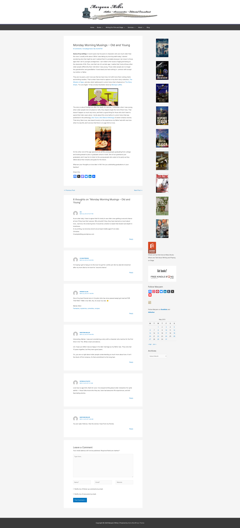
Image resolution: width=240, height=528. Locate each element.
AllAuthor (151, 312)
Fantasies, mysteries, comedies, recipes (86, 308)
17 (166, 333)
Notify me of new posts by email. (85, 494)
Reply (131, 239)
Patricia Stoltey (85, 381)
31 (166, 339)
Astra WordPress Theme (136, 523)
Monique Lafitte (117, 85)
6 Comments (77, 49)
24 (166, 336)
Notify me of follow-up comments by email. (89, 489)
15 (158, 333)
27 (150, 339)
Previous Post (69, 190)
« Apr (150, 344)
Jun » (154, 344)
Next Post (138, 190)
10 (166, 330)
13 (150, 333)
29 (158, 339)
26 (174, 336)
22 (158, 336)
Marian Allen (84, 291)
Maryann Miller (85, 332)
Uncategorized (88, 49)
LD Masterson (84, 258)
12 (174, 330)
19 (174, 333)
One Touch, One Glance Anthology (103, 117)
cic (81, 212)
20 (150, 336)
